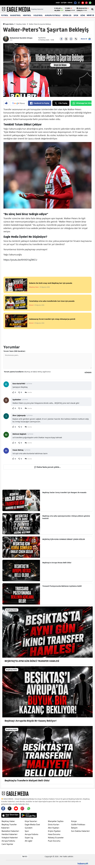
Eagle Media (9, 24)
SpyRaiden (17, 399)
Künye (74, 821)
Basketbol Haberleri (10, 831)
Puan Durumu (54, 841)
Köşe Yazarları (31, 821)
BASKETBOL (15, 15)
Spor (27, 831)
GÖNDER (88, 372)
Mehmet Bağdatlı (19, 434)
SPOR (76, 15)
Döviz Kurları (53, 824)
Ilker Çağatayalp (19, 415)
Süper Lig (29, 837)
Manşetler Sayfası (55, 821)
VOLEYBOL (38, 15)
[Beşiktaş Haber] (47, 632)
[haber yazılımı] (83, 863)
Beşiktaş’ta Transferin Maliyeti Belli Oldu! (27, 780)
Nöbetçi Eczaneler (56, 837)
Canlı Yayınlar (7, 844)
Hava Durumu (54, 834)
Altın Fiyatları (53, 827)
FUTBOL (4, 15)
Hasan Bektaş (18, 450)
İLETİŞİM (63, 3)
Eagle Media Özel (32, 824)
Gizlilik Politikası (78, 824)
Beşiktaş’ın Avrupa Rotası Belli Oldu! (56, 562)
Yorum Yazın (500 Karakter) (14, 351)
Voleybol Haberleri (10, 837)
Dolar (58, 8)
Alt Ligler (28, 841)
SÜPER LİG (67, 15)
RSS (25, 856)
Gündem (28, 827)
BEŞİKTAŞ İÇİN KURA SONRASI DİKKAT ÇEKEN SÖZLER (63, 539)
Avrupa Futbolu (8, 841)
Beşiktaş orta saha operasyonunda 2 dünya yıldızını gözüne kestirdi (66, 517)
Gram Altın (82, 8)
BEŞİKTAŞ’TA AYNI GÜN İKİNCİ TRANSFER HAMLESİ (32, 661)
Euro (68, 8)
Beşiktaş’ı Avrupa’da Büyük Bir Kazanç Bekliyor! (30, 720)
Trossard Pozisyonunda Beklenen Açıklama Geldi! (62, 586)
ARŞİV (58, 3)
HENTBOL (27, 15)
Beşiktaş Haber (21, 24)
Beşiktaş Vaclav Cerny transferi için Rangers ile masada (64, 492)
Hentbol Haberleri (9, 834)
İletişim (74, 827)
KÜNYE (70, 3)
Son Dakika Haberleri (80, 831)
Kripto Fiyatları (54, 831)
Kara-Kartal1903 (19, 383)
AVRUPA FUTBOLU (52, 15)
